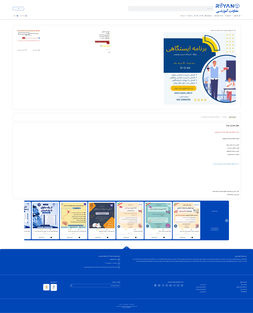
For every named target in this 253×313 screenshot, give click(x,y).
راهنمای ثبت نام (131, 304)
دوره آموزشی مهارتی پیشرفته (201, 289)
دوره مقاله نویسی (203, 291)
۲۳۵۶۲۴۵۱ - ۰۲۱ (108, 263)
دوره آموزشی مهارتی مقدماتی (201, 287)
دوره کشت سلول (244, 284)
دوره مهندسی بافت (243, 289)
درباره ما (182, 15)
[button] (26, 220)
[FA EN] (18, 8)
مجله (195, 15)
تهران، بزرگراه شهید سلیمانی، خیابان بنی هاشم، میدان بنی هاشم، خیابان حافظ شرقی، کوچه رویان (100, 267)
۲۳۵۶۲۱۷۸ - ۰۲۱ (114, 263)
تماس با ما (189, 15)
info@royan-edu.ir (113, 259)
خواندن (23, 38)
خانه (235, 30)
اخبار (200, 15)
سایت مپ (120, 304)
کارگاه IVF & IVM (244, 291)
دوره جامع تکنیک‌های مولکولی (241, 287)
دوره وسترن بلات (203, 284)
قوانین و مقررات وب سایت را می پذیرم (32, 38)
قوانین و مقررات (126, 304)
